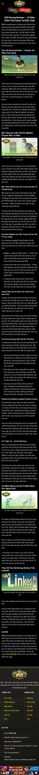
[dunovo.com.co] (19, 3)
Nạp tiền (30, 711)
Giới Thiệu (8, 698)
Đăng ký (30, 698)
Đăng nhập (31, 702)
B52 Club (13, 654)
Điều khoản (8, 706)
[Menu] (3, 3)
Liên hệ (6, 715)
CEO (5, 719)
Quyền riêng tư (9, 702)
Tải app (30, 715)
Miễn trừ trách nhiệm (11, 711)
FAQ (28, 719)
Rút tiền (30, 706)
